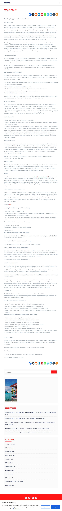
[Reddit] (36, 14)
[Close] (60, 501)
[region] (31, 505)
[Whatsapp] (45, 14)
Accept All (55, 507)
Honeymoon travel (11, 466)
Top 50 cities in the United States (14, 481)
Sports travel (9, 477)
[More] (56, 14)
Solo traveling (9, 474)
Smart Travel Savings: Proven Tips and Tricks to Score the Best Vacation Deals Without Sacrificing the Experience (30, 423)
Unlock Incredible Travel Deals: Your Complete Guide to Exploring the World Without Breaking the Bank (30, 413)
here (10, 204)
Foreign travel (9, 462)
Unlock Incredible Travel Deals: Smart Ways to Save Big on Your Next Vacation (25, 418)
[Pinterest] (42, 14)
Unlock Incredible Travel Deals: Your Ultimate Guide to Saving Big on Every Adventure (27, 428)
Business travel (10, 448)
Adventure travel (10, 444)
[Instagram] (48, 14)
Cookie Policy (16, 508)
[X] (33, 14)
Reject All (45, 507)
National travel (10, 470)
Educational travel (10, 455)
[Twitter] (51, 14)
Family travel (9, 459)
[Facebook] (30, 14)
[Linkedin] (39, 14)
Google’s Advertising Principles (42, 176)
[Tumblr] (53, 14)
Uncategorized (10, 485)
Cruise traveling (10, 451)
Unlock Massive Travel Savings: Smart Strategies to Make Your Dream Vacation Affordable (28, 432)
